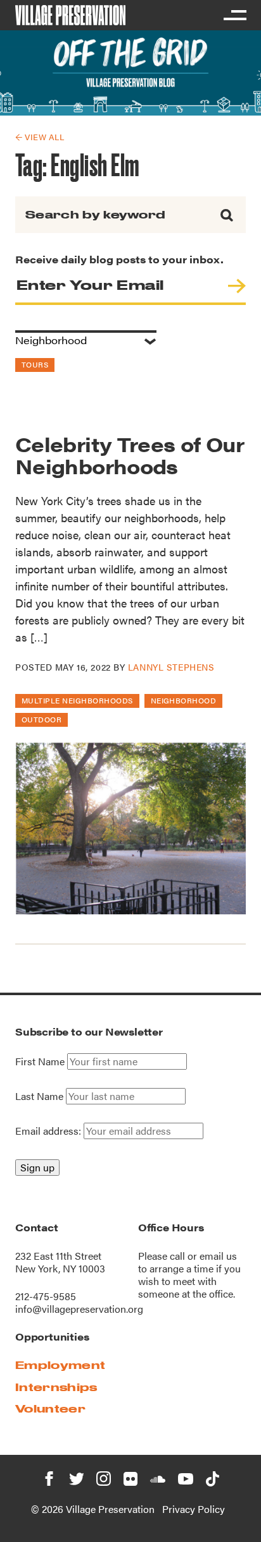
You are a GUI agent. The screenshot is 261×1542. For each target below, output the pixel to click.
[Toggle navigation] (234, 15)
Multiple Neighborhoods (77, 700)
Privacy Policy (193, 1509)
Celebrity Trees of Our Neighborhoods (129, 454)
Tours (35, 364)
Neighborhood (184, 700)
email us (218, 1255)
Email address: (49, 1130)
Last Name (39, 1096)
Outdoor (41, 719)
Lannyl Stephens (171, 666)
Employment (60, 1365)
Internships (56, 1387)
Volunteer (50, 1408)
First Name (40, 1061)
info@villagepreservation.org (79, 1308)
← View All (39, 137)
